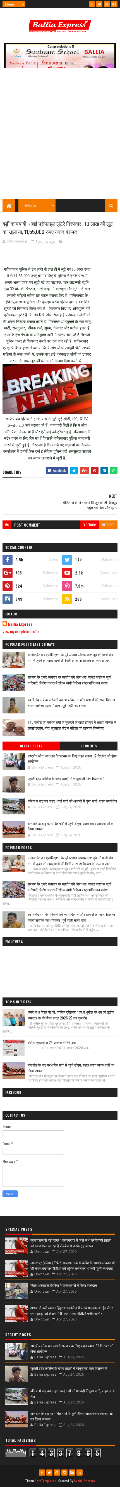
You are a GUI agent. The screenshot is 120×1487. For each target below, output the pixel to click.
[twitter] (99, 4)
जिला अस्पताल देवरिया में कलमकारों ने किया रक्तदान (63, 1285)
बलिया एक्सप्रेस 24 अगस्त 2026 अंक (52, 1042)
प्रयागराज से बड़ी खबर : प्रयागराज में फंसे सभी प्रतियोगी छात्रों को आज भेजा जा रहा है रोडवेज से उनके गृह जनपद (70, 1242)
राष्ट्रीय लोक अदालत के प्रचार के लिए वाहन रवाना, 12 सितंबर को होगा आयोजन (72, 758)
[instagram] (107, 4)
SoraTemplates (45, 1480)
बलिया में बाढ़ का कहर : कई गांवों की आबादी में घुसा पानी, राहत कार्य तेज (72, 801)
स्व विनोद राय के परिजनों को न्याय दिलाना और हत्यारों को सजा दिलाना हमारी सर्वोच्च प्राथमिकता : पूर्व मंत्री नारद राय (71, 702)
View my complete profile (21, 631)
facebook (90, 524)
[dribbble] (57, 1472)
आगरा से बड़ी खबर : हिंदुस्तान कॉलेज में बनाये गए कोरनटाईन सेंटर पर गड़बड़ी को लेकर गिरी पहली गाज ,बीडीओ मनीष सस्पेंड (71, 1310)
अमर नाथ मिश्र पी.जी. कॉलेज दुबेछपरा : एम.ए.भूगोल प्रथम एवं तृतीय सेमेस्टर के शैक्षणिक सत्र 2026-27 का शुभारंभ (71, 1015)
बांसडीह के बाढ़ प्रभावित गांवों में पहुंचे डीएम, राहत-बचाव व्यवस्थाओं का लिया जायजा (71, 826)
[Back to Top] (79, 1472)
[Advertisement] (60, 136)
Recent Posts (31, 746)
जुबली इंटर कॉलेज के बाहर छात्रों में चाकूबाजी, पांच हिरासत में (66, 778)
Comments (89, 746)
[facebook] (92, 4)
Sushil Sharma (84, 1480)
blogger (108, 524)
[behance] (114, 4)
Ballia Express (20, 624)
